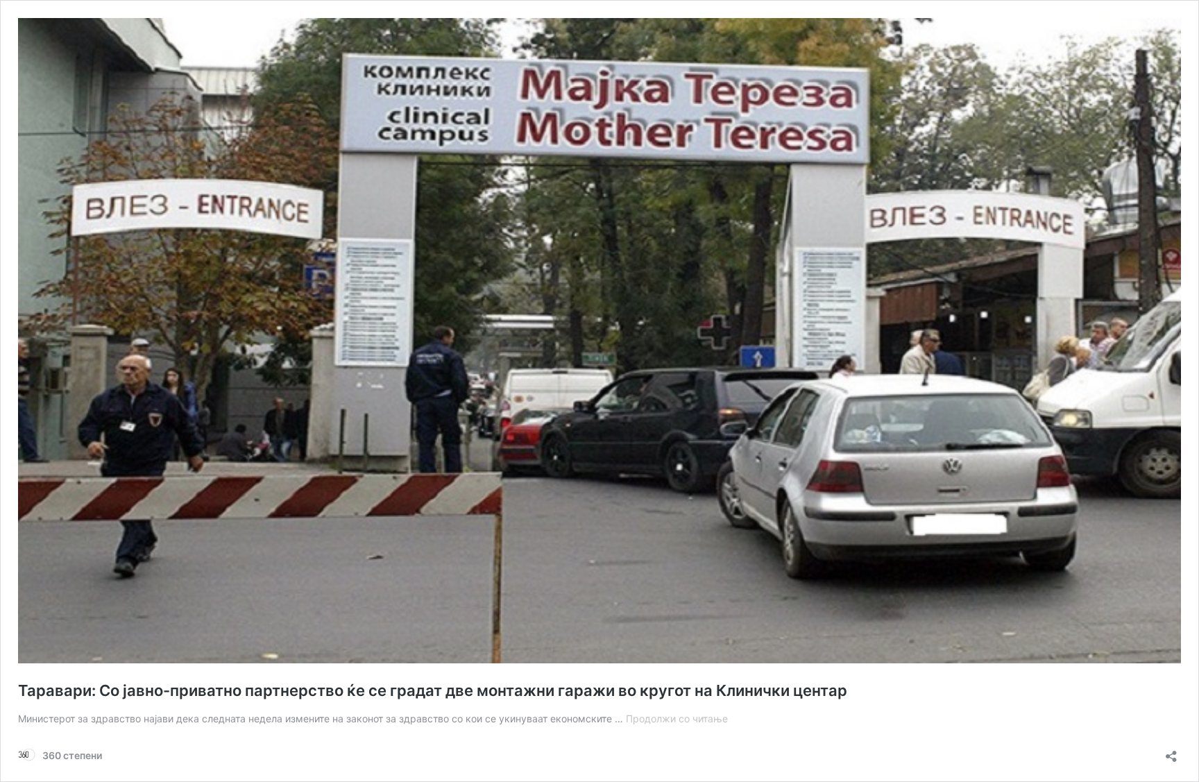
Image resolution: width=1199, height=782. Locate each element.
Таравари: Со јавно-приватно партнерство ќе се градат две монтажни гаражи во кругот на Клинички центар (432, 690)
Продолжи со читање (677, 718)
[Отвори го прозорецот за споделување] (1171, 752)
